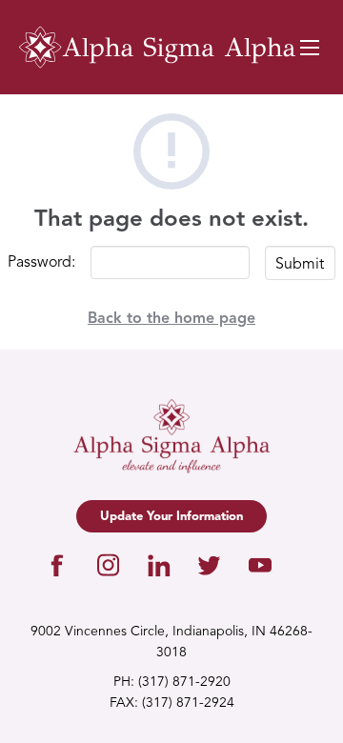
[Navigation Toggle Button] (309, 47)
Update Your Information (171, 517)
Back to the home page (171, 319)
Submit (299, 264)
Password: (41, 263)
